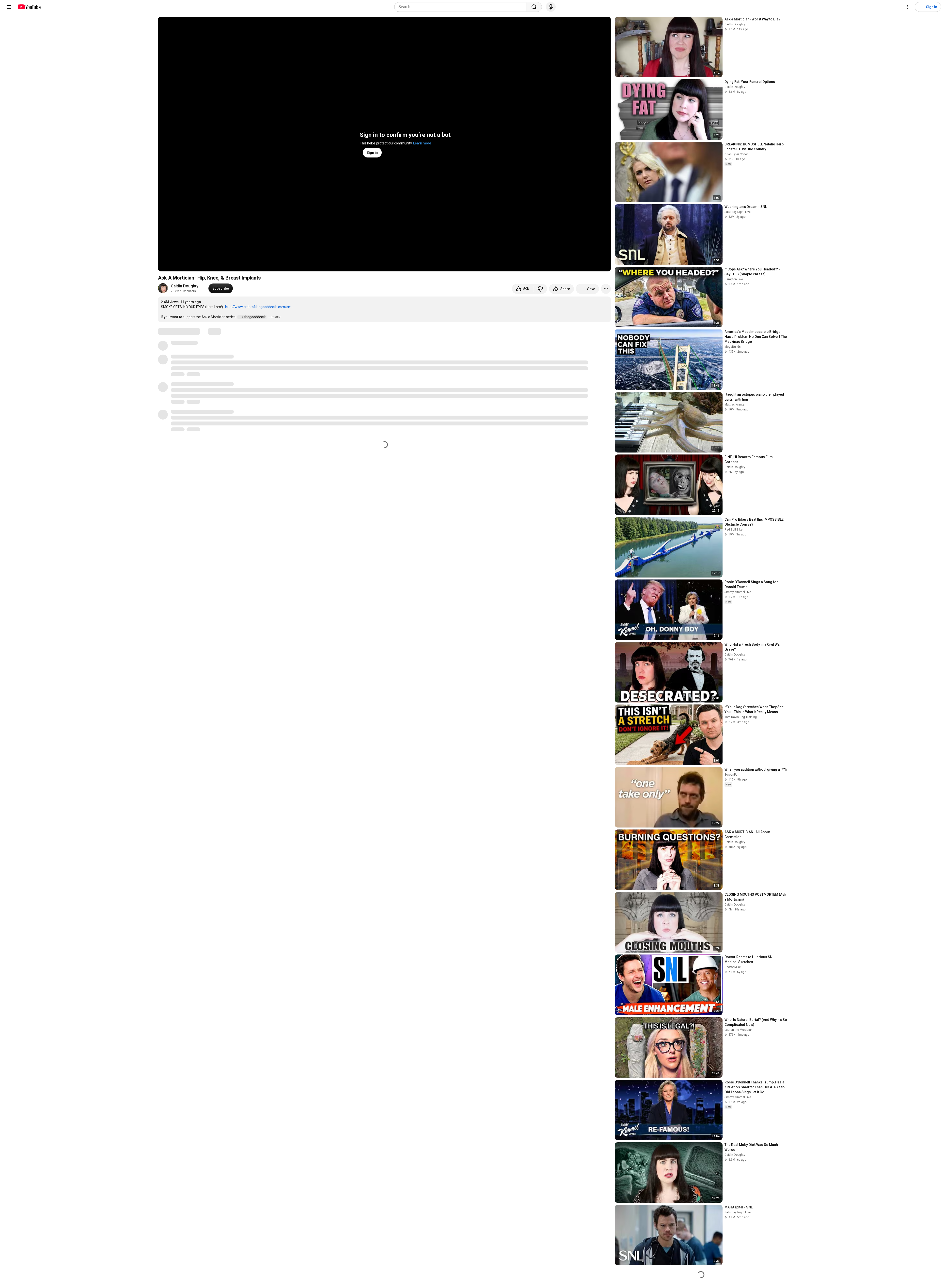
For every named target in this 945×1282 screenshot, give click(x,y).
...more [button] (274, 317)
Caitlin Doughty (184, 286)
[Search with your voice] (551, 7)
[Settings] (908, 7)
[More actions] (606, 289)
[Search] (534, 7)
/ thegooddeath (254, 317)
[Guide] (9, 7)
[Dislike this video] (540, 289)
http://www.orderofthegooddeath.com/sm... (259, 307)
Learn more (422, 143)
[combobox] (461, 7)
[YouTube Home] (29, 7)
